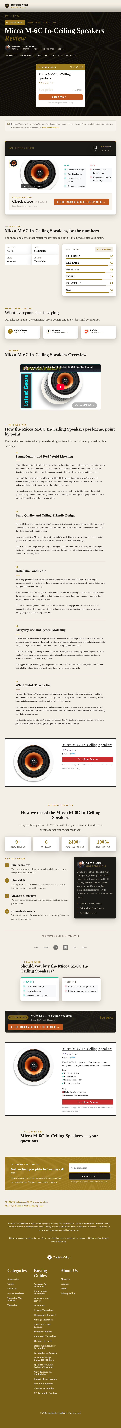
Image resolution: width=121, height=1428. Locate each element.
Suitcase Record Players (42, 1299)
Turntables (12, 1305)
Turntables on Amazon (45, 1353)
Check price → (60, 97)
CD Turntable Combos (45, 1393)
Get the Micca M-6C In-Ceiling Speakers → (81, 201)
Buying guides (63, 6)
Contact (64, 1284)
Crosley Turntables (43, 1310)
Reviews (17, 16)
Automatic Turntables (45, 1336)
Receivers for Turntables (40, 1292)
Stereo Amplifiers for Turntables (45, 1347)
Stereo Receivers (15, 1293)
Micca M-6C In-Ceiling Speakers (87, 745)
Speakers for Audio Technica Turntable (44, 1365)
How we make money (50, 127)
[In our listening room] (13, 163)
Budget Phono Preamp (45, 1379)
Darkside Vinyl (55, 1413)
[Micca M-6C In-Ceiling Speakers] (33, 762)
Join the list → (89, 1176)
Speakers (12, 1288)
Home (38, 5)
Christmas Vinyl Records (42, 1325)
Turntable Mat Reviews (14, 1299)
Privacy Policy (67, 1293)
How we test (89, 6)
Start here (50, 6)
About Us (65, 1279)
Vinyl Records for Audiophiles (43, 1373)
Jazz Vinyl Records (43, 1383)
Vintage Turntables (43, 1319)
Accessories (104, 5)
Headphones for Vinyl (45, 1315)
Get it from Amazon (88, 759)
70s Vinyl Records (43, 1341)
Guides (76, 5)
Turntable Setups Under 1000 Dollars (44, 1358)
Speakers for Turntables (40, 1285)
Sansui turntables (43, 1331)
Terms (63, 1288)
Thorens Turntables (44, 1388)
